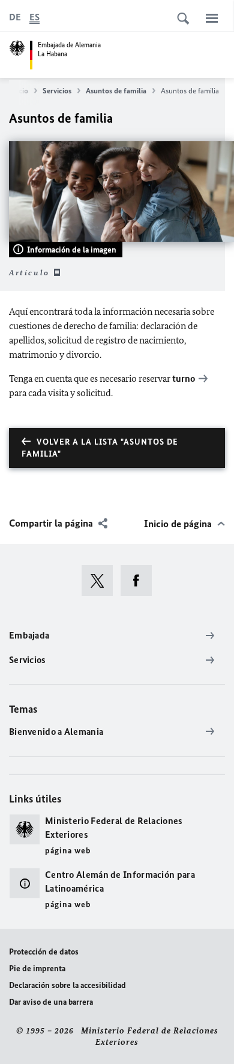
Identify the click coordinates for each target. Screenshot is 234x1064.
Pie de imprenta (37, 968)
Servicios (57, 90)
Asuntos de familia (116, 90)
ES (34, 17)
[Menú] (212, 18)
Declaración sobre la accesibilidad (67, 985)
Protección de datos (44, 952)
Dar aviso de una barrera (51, 1002)
